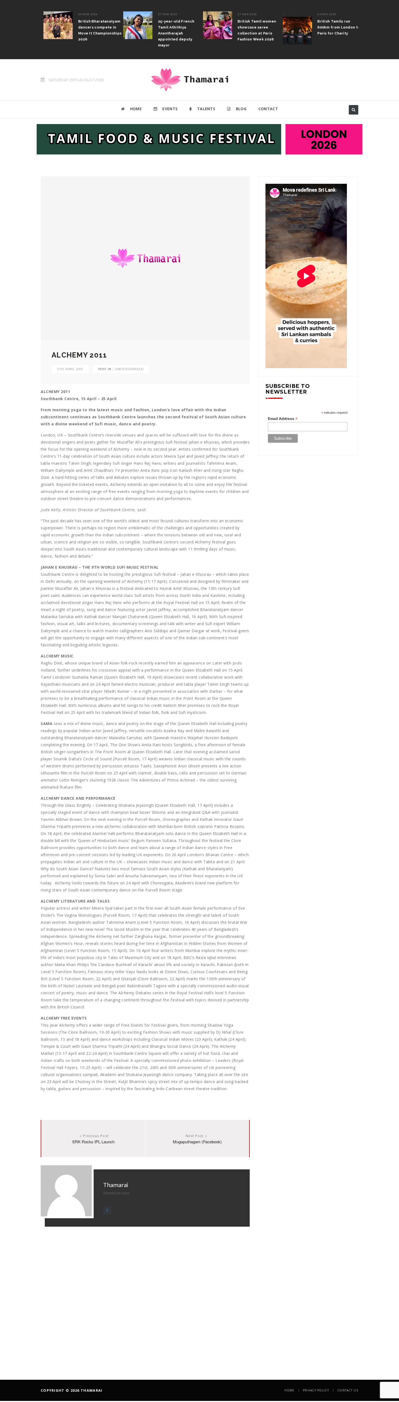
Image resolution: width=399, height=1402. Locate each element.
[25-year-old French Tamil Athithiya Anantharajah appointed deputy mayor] (135, 25)
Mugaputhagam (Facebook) (197, 1141)
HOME (135, 108)
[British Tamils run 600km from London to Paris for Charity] (294, 28)
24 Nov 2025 (324, 14)
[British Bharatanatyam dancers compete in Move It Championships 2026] (55, 25)
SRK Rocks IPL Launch (93, 1141)
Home (289, 1390)
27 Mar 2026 (165, 14)
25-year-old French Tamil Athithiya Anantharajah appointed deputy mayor (173, 33)
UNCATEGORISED (129, 369)
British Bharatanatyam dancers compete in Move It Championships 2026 (97, 30)
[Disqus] (145, 1294)
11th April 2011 (70, 369)
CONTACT (268, 108)
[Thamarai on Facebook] (107, 1210)
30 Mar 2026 (85, 14)
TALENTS (205, 108)
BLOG (240, 108)
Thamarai (115, 1184)
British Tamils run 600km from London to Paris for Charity (336, 27)
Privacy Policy (316, 1390)
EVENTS (169, 108)
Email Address (282, 418)
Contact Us (347, 1390)
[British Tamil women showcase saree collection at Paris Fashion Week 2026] (215, 25)
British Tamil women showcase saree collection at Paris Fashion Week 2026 (254, 30)
